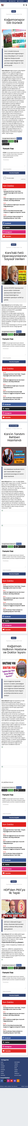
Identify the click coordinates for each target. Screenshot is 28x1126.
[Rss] (18, 1080)
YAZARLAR (21, 1)
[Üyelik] (27, 1)
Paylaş (19, 138)
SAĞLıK (14, 638)
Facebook (8, 223)
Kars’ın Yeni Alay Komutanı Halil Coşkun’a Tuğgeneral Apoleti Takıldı (14, 211)
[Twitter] (5, 1080)
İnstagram (8, 232)
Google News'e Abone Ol (9, 138)
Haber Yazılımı (24, 1086)
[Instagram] (8, 1080)
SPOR (13, 11)
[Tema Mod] (26, 5)
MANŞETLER (12, 1)
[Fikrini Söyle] (14, 1080)
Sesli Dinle (6, 144)
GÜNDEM (3, 1066)
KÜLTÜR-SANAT (14, 426)
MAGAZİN (3, 1075)
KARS (2, 1062)
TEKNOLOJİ (16, 1073)
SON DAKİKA (4, 1)
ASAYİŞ (13, 244)
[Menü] (24, 5)
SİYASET (2, 1068)
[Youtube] (11, 1080)
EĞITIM (15, 1071)
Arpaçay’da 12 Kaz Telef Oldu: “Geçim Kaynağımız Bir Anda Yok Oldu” (13, 192)
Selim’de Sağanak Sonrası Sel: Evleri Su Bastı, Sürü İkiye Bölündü (14, 199)
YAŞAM (16, 1069)
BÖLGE (2, 1064)
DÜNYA (2, 1071)
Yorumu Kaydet (14, 173)
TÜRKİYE (13, 881)
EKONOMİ (3, 1069)
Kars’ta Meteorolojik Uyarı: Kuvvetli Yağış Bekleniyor (14, 205)
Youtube (8, 236)
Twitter (7, 227)
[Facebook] (1, 1080)
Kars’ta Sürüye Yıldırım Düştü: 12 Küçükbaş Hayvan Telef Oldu (13, 217)
